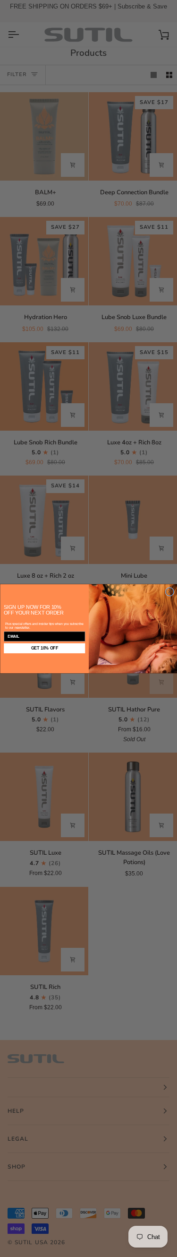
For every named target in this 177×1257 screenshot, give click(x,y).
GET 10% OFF (44, 648)
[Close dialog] (169, 592)
